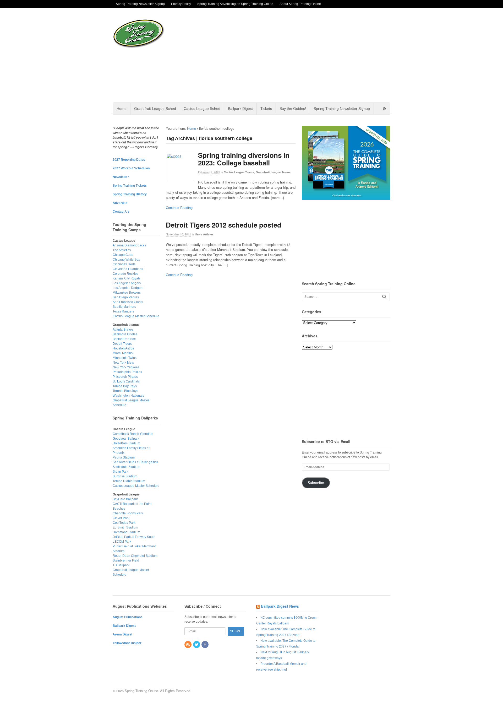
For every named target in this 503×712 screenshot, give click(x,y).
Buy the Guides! (293, 108)
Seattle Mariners (124, 307)
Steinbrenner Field (126, 560)
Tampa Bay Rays (125, 386)
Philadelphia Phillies (127, 372)
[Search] (384, 296)
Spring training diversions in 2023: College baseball (243, 159)
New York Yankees (126, 367)
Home (122, 108)
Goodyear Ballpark (126, 438)
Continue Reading (179, 207)
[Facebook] (205, 645)
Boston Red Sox (124, 339)
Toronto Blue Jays (125, 391)
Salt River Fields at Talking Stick (135, 462)
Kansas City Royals (126, 278)
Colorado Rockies (125, 274)
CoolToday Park (124, 523)
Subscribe (316, 483)
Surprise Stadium (125, 476)
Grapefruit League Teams (273, 172)
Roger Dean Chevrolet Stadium (135, 556)
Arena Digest (122, 634)
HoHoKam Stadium (126, 443)
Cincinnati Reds (124, 264)
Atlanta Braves (123, 329)
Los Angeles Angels (127, 283)
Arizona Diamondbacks (129, 245)
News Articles (204, 234)
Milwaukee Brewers (127, 292)
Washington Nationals (128, 395)
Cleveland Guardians (128, 269)
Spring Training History (130, 194)
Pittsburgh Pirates (125, 377)
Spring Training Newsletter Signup (140, 4)
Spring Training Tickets (130, 185)
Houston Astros (123, 348)
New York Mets (123, 362)
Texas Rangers (123, 311)
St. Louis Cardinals (126, 381)
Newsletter (121, 177)
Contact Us (121, 211)
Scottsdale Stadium (126, 467)
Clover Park (121, 518)
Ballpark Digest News (280, 606)
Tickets (266, 108)
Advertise (120, 203)
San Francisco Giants (128, 302)
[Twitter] (197, 645)
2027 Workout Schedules (131, 168)
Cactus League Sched (202, 108)
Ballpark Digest (240, 108)
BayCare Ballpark (125, 499)
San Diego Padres (126, 297)
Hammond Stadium (126, 532)
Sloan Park (120, 471)
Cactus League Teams (239, 172)
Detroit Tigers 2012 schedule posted (223, 225)
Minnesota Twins (124, 358)
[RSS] (188, 645)
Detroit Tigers (122, 344)
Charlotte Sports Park (128, 513)
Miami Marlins (123, 353)
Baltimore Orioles (125, 334)
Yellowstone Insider (127, 643)
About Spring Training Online (300, 4)
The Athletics (122, 250)
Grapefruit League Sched (155, 108)
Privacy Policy (181, 4)
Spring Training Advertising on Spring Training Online (235, 4)
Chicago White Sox (126, 259)
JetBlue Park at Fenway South (134, 537)
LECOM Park (122, 541)
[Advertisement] (293, 55)
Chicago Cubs (123, 255)
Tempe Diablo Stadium (129, 481)
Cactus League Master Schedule (136, 316)
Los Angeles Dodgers (128, 288)
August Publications (128, 617)
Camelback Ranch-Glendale (133, 434)
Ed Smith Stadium (125, 527)
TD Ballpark (121, 565)
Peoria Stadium (124, 457)
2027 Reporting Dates (129, 159)
